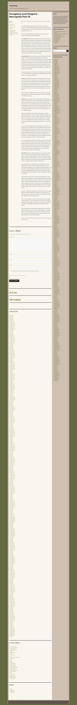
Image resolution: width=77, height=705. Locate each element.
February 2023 (12, 362)
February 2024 (12, 350)
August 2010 (12, 507)
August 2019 (12, 392)
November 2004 (12, 588)
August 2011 (12, 493)
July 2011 (11, 494)
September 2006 (12, 562)
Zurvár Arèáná (12, 678)
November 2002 (12, 617)
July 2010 (11, 509)
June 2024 (11, 346)
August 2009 (12, 522)
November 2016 (12, 419)
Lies (10, 656)
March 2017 (12, 416)
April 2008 (11, 541)
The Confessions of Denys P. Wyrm (60, 31)
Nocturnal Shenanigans (13, 666)
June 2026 (11, 317)
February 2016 (12, 429)
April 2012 (11, 484)
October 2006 (12, 561)
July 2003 (11, 607)
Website (11, 265)
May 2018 (11, 403)
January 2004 (12, 600)
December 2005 (12, 573)
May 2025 (11, 333)
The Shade (56, 41)
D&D (16, 32)
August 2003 (12, 606)
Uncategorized (12, 675)
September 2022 (12, 368)
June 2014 (11, 453)
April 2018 (11, 404)
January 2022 (12, 374)
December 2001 (12, 630)
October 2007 (12, 548)
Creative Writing (12, 27)
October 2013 (12, 462)
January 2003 (12, 615)
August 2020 (12, 390)
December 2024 (12, 339)
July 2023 (11, 359)
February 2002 (12, 628)
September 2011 (12, 492)
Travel (11, 672)
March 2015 (12, 442)
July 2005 (11, 579)
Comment (11, 236)
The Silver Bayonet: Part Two (59, 36)
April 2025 (11, 334)
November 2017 (12, 408)
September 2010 (12, 506)
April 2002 (11, 625)
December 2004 (12, 587)
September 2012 (12, 478)
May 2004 (11, 596)
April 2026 (11, 319)
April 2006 (11, 568)
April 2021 (11, 381)
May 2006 (11, 567)
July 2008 (11, 537)
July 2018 (11, 402)
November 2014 (12, 447)
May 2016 (11, 425)
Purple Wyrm (11, 24)
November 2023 (12, 354)
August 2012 (12, 479)
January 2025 (12, 337)
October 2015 (12, 434)
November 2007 (12, 547)
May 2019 (11, 394)
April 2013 (11, 469)
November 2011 (12, 490)
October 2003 (12, 604)
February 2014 (12, 458)
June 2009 (11, 524)
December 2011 (12, 488)
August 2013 (12, 465)
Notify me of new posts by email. (15, 278)
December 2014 (12, 446)
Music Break (56, 42)
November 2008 (12, 532)
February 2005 (12, 585)
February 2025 (12, 336)
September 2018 (12, 399)
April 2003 (11, 611)
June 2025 (11, 331)
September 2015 (12, 435)
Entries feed (12, 689)
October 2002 (12, 618)
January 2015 (12, 444)
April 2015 (11, 441)
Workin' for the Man (13, 677)
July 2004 (11, 593)
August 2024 (12, 343)
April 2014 (11, 455)
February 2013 (12, 472)
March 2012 (12, 485)
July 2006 (11, 565)
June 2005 (11, 580)
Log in (11, 688)
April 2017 (11, 415)
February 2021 (12, 384)
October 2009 (12, 519)
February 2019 (12, 396)
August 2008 (12, 536)
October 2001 (12, 632)
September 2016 (12, 422)
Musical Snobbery (13, 663)
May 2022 (11, 372)
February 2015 (12, 443)
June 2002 (11, 623)
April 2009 (11, 527)
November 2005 (12, 574)
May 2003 (11, 610)
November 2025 (12, 325)
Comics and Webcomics (13, 647)
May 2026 (11, 318)
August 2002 (12, 621)
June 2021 (11, 380)
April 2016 (11, 427)
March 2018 (12, 405)
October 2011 (12, 491)
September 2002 (12, 619)
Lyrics (11, 659)
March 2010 (12, 513)
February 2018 (12, 406)
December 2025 (12, 324)
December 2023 (12, 353)
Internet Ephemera (13, 652)
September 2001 (12, 634)
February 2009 (12, 529)
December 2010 (12, 503)
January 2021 (12, 385)
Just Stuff (11, 653)
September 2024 (12, 342)
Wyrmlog (13, 6)
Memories (11, 662)
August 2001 (12, 635)
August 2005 (12, 578)
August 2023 (12, 358)
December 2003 (12, 601)
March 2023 (12, 361)
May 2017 (11, 413)
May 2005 (11, 581)
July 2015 (11, 437)
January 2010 (12, 516)
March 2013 (12, 471)
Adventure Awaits (57, 39)
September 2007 (12, 549)
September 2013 (12, 463)
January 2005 (12, 586)
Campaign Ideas (12, 32)
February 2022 (12, 373)
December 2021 (12, 375)
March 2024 (12, 349)
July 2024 (11, 344)
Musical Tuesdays (13, 664)
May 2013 (11, 468)
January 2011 (12, 502)
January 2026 (12, 323)
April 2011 (11, 498)
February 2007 (12, 556)
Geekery (10, 28)
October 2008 (12, 534)
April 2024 (11, 348)
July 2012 (11, 480)
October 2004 (12, 590)
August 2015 (12, 436)
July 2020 (11, 391)
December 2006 (12, 559)
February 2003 (12, 613)
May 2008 (11, 540)
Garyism (55, 32)
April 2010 (11, 512)
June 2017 (11, 412)
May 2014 (11, 454)
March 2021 (12, 383)
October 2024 (12, 341)
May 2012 (11, 483)
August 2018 (12, 400)
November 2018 (12, 398)
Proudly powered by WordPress (19, 702)
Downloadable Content (13, 650)
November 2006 (12, 560)
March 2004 (12, 598)
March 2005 (12, 584)
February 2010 (12, 515)
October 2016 (12, 421)
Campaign (14, 30)
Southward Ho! (57, 38)
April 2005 (11, 582)
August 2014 (12, 450)
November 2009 (12, 518)
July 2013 (11, 466)
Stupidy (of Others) (13, 671)
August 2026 (12, 315)
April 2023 (11, 360)
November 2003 (12, 603)
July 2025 (11, 330)
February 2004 (12, 599)
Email (11, 259)
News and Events (12, 665)
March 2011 (12, 499)
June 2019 (11, 393)
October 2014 (12, 448)
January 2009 (12, 530)
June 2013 (11, 467)
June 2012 (11, 481)
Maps (11, 660)
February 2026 (12, 322)
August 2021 (12, 379)
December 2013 (12, 460)
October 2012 (12, 477)
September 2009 (12, 521)
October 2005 (12, 575)
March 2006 (12, 569)
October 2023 (12, 355)
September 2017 (12, 409)
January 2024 (12, 352)
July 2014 (11, 452)
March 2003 (12, 612)
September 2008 (12, 535)
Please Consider (12, 669)
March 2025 (12, 335)
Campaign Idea (12, 31)
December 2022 (12, 365)
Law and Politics (12, 654)
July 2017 (11, 411)
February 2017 (12, 417)
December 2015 (12, 431)
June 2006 (11, 566)
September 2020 (12, 389)
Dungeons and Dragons (13, 33)
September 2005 (12, 577)
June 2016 (11, 424)
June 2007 (11, 552)
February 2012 (12, 486)
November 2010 (12, 504)
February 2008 (12, 543)
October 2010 (12, 505)
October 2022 (12, 367)
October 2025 (12, 327)
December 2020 (12, 386)
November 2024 (12, 340)
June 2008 (11, 538)
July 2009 (11, 523)
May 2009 (11, 525)
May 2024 (11, 347)
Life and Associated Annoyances (15, 657)
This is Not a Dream (57, 35)
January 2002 (12, 629)
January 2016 (12, 430)
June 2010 (11, 510)
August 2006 (12, 563)
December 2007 (12, 546)
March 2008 (12, 542)
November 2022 (12, 366)
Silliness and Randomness (14, 670)
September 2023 (12, 356)
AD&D (10, 30)
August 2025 (12, 329)
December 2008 (12, 531)
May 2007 (11, 553)
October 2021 (12, 377)
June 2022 (11, 371)
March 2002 (12, 626)
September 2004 (12, 591)
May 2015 (11, 440)
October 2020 (12, 387)
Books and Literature (13, 646)
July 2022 (11, 369)
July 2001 (11, 636)
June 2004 (11, 594)
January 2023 (12, 364)
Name (11, 254)
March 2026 (12, 321)
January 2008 (12, 544)
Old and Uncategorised (13, 667)
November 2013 (12, 461)
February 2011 (12, 500)
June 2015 (11, 438)
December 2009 (12, 517)
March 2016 (12, 428)
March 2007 (12, 555)
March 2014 (12, 456)
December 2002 (12, 616)
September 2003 (12, 605)
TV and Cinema (12, 673)
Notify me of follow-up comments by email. (17, 275)
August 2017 (12, 410)
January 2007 (12, 557)
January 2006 (12, 572)
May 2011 (11, 497)
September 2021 (12, 378)
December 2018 (12, 397)
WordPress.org (12, 692)
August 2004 (12, 592)
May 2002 (11, 624)
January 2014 (12, 459)
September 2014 (12, 449)
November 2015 (12, 433)
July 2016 (11, 423)
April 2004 (11, 597)
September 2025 (12, 328)
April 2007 (11, 554)
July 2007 (11, 550)
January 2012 (12, 487)
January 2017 (12, 418)
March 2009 (12, 528)
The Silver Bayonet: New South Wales (60, 33)
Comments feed (12, 691)
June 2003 (11, 609)
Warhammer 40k (12, 676)
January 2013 (12, 473)
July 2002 (11, 622)
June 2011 (11, 496)
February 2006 (12, 571)
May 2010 (11, 511)
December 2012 (12, 474)
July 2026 (11, 316)
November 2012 (12, 475)
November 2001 (12, 631)
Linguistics (12, 658)
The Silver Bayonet (57, 37)
